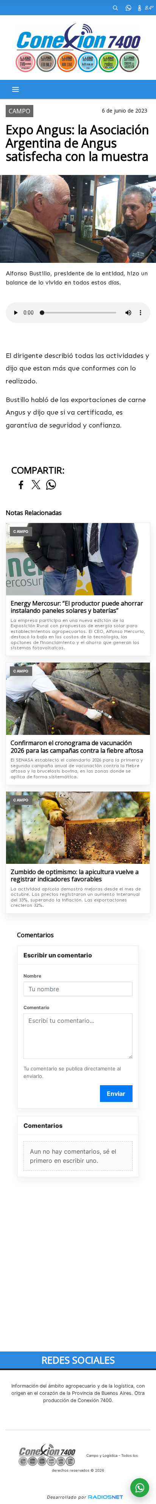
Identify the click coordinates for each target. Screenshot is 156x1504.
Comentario (36, 1007)
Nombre (32, 976)
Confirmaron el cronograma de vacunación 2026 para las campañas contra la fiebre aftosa (77, 746)
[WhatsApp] (128, 7)
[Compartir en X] (36, 485)
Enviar (116, 1093)
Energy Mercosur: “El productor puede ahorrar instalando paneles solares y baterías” (77, 607)
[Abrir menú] (15, 89)
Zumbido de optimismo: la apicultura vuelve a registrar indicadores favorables (75, 875)
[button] (115, 7)
